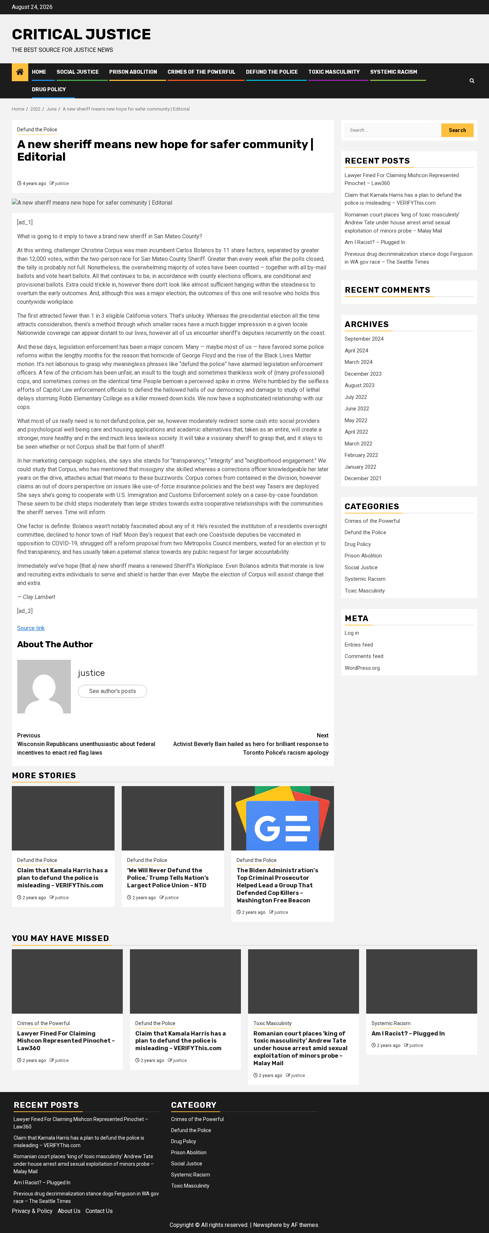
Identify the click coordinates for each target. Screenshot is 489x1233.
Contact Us (99, 1211)
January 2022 (360, 467)
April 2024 (356, 350)
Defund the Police (272, 72)
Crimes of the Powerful (202, 72)
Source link (31, 628)
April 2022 (356, 432)
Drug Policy (49, 90)
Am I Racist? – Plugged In (375, 242)
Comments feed (364, 656)
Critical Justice (81, 34)
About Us (69, 1211)
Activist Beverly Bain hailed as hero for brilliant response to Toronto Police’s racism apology (251, 744)
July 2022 (356, 397)
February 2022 (361, 455)
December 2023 (363, 374)
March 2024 (358, 362)
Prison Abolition (133, 72)
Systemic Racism (393, 72)
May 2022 (356, 420)
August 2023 (359, 385)
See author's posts (112, 691)
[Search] (472, 81)
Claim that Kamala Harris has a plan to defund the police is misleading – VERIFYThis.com (62, 878)
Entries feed (359, 645)
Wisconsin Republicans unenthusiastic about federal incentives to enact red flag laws (86, 744)
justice (62, 183)
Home (39, 72)
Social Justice (78, 72)
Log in (352, 633)
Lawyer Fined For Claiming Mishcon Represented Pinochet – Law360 (66, 1041)
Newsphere (267, 1225)
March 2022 (358, 443)
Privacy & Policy (32, 1211)
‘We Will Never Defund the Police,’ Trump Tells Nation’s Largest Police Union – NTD (168, 878)
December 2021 (363, 478)
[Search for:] (393, 130)
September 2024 (364, 339)
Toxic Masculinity (334, 72)
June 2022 (357, 408)
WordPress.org (362, 668)
